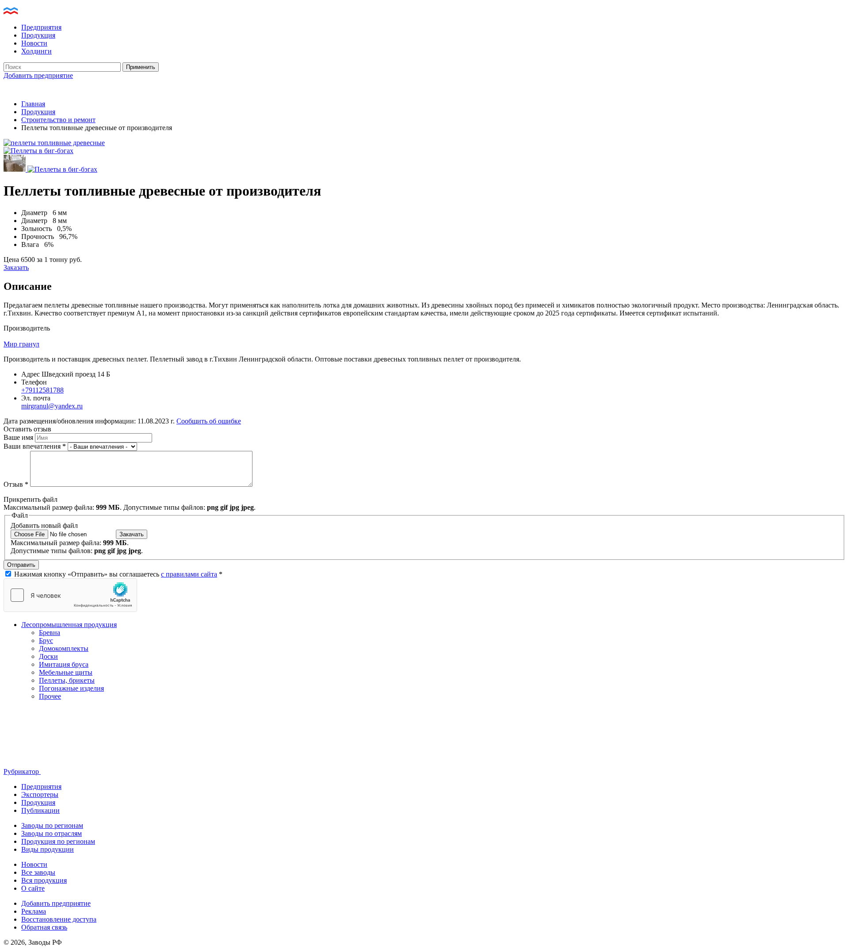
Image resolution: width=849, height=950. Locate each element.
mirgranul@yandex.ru (52, 406)
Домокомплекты (63, 648)
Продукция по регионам (58, 841)
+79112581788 (42, 390)
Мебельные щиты (65, 672)
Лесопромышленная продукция (69, 624)
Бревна (49, 632)
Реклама (33, 911)
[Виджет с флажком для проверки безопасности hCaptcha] (70, 595)
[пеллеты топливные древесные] (54, 142)
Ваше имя (19, 437)
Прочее (50, 696)
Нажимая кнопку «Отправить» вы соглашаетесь (118, 574)
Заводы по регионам (52, 825)
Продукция (38, 35)
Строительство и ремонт (58, 119)
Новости (34, 43)
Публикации (40, 810)
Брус (46, 640)
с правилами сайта (189, 574)
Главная (33, 104)
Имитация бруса (63, 664)
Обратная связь (44, 927)
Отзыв (16, 484)
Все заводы (38, 872)
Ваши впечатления (35, 446)
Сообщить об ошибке (208, 421)
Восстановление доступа (58, 919)
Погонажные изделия (71, 688)
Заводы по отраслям (51, 833)
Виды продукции (47, 849)
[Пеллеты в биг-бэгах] (38, 150)
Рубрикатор (22, 771)
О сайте (33, 888)
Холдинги (36, 51)
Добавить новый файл (44, 525)
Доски (48, 656)
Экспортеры (39, 794)
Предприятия (41, 27)
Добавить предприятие (38, 75)
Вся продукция (44, 880)
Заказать (16, 267)
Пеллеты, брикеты (67, 680)
